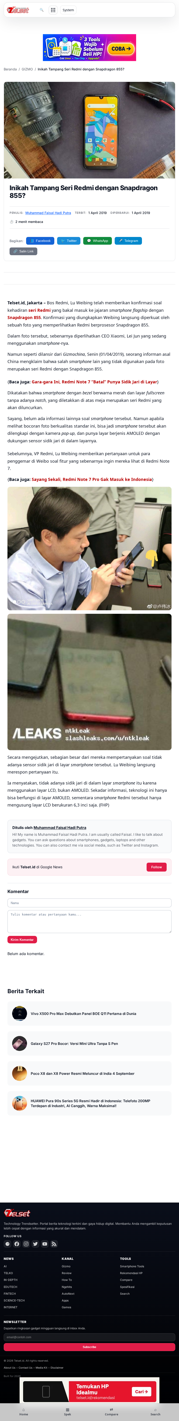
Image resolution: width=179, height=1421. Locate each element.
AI (5, 1266)
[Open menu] (53, 10)
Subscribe (89, 1347)
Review (67, 1273)
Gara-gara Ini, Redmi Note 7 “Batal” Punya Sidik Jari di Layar (94, 382)
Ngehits (67, 1287)
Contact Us (25, 1367)
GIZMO (27, 69)
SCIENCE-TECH (14, 1300)
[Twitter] (35, 1244)
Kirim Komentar (22, 939)
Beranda (10, 69)
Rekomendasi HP (131, 1273)
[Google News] (7, 1244)
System (68, 10)
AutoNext (68, 1293)
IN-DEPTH (10, 1280)
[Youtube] (44, 1244)
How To (67, 1280)
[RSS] (54, 1244)
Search (125, 1293)
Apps (65, 1300)
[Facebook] (17, 1244)
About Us (9, 1367)
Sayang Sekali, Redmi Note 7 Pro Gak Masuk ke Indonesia (92, 479)
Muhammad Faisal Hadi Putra (48, 213)
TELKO (8, 1273)
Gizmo (66, 1266)
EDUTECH (10, 1287)
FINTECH (10, 1293)
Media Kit (41, 1367)
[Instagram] (26, 1244)
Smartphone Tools (132, 1266)
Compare (126, 1280)
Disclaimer (57, 1367)
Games (66, 1307)
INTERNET (10, 1307)
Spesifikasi (127, 1287)
